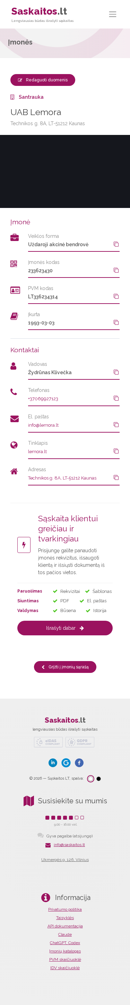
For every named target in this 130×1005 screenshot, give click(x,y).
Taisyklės (65, 917)
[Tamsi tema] (98, 779)
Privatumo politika (65, 909)
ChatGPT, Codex (65, 942)
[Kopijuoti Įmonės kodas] (116, 270)
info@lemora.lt (43, 425)
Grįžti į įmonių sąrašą (68, 667)
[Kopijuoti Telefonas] (116, 398)
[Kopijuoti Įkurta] (116, 322)
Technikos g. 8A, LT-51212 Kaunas (62, 478)
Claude (65, 934)
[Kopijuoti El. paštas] (116, 424)
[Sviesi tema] (90, 779)
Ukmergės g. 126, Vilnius (65, 859)
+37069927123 (43, 398)
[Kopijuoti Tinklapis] (116, 451)
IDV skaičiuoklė (65, 967)
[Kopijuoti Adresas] (116, 477)
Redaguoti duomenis (46, 80)
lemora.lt (37, 451)
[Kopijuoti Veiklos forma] (116, 244)
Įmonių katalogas (65, 951)
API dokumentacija (65, 926)
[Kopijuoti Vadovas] (116, 372)
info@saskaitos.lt (69, 844)
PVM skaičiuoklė (65, 959)
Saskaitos (42, 14)
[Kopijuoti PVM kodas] (116, 296)
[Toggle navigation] (113, 14)
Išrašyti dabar (61, 628)
